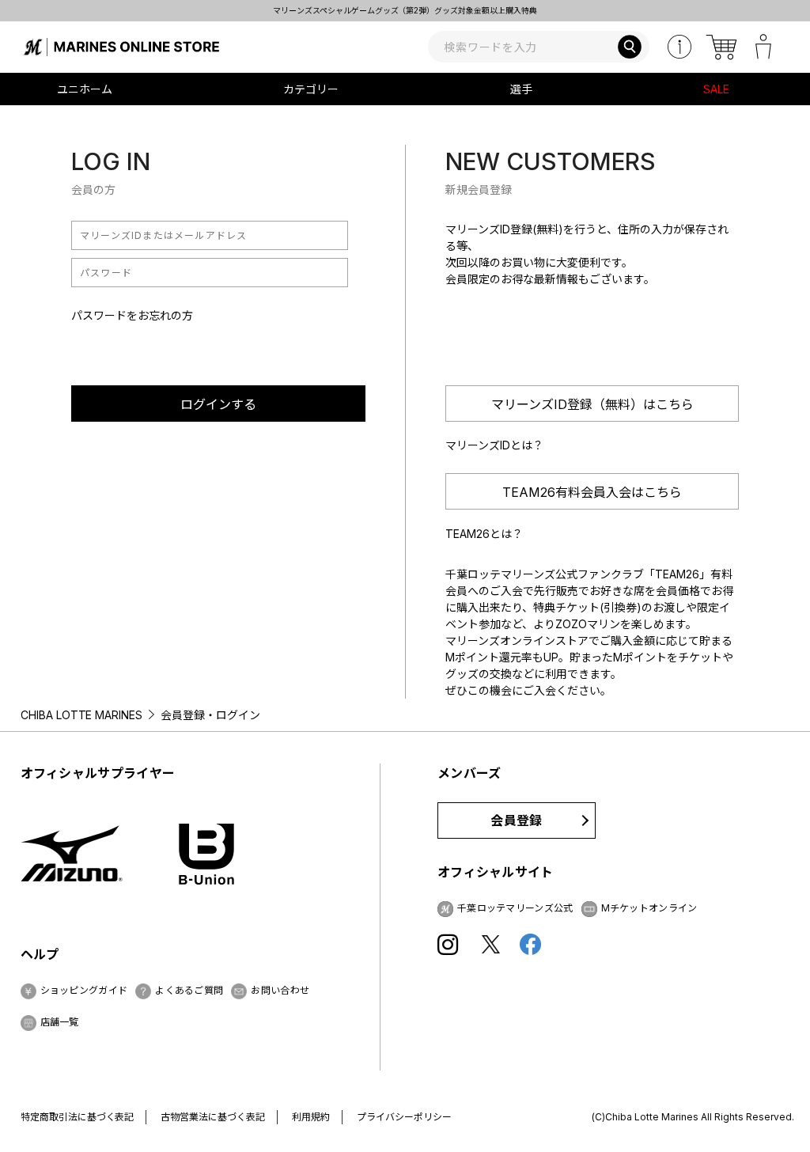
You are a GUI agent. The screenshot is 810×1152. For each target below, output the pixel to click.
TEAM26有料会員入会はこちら (592, 492)
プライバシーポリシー (404, 1117)
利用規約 (311, 1117)
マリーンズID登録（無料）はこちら (592, 404)
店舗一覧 (59, 1022)
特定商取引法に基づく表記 (77, 1117)
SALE (716, 89)
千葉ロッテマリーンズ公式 (515, 908)
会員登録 (516, 820)
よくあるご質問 (189, 990)
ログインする (218, 404)
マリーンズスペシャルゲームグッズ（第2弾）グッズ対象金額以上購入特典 (359, 10)
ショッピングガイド (84, 990)
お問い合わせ (280, 990)
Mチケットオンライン (649, 908)
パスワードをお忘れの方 (132, 315)
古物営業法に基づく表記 (213, 1117)
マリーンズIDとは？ (494, 445)
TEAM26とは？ (484, 533)
